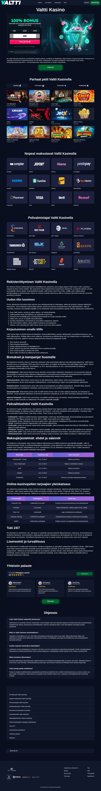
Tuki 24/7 (12, 726)
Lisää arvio (84, 573)
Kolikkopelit (82, 85)
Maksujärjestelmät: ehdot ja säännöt (20, 718)
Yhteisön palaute (14, 734)
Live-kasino (38, 85)
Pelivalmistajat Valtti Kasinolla (18, 702)
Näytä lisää (50, 601)
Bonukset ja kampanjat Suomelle (19, 710)
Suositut (16, 85)
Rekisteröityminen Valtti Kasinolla (19, 706)
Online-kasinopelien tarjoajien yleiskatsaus (22, 722)
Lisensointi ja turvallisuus (17, 730)
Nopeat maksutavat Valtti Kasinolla (20, 698)
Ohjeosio (12, 738)
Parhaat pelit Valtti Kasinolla (18, 694)
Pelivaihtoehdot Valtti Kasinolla (19, 714)
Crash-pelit (60, 85)
